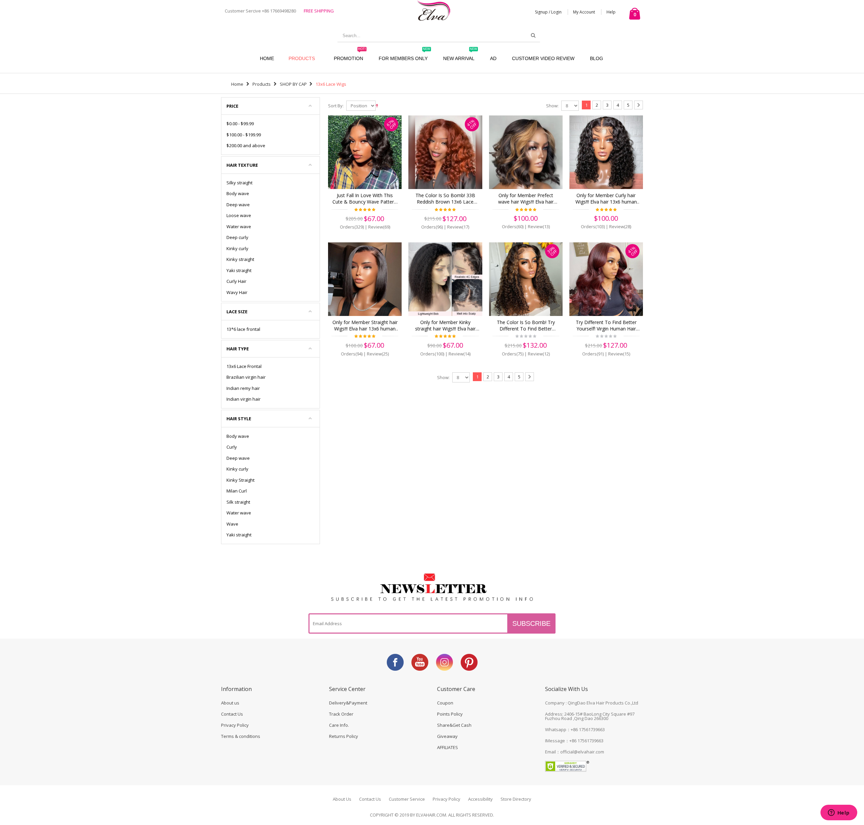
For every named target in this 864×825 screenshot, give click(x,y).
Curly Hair (236, 281)
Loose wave (238, 215)
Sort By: (336, 106)
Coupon (445, 703)
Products (302, 58)
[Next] (638, 105)
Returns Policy (343, 736)
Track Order (341, 714)
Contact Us (232, 714)
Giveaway (447, 736)
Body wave (237, 193)
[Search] (533, 35)
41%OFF (472, 124)
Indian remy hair (243, 388)
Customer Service (407, 799)
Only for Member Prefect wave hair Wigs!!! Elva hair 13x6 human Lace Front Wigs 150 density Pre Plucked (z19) (526, 198)
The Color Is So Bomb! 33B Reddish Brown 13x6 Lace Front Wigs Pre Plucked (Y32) (445, 198)
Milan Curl (236, 491)
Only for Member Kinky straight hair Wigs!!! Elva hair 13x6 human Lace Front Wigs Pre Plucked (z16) (445, 325)
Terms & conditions (240, 736)
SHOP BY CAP (293, 84)
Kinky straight (240, 259)
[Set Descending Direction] (377, 105)
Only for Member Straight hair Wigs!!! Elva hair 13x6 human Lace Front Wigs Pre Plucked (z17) (365, 325)
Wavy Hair (236, 292)
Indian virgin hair (243, 399)
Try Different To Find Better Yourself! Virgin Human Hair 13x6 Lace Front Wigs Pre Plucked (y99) (606, 325)
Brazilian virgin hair (246, 377)
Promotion (350, 55)
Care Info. (339, 725)
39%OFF (552, 250)
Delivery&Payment (348, 703)
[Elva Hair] (433, 10)
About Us (342, 799)
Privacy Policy (235, 725)
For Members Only (404, 55)
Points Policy (450, 714)
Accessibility (480, 799)
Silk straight (238, 502)
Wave (232, 524)
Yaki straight (238, 270)
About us (230, 703)
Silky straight (239, 183)
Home (237, 84)
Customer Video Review (543, 58)
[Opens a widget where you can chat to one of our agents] (838, 813)
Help (611, 12)
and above (245, 145)
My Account (584, 12)
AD (493, 58)
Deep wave (238, 205)
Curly (231, 447)
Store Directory (516, 799)
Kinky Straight (240, 480)
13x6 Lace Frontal (244, 366)
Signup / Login (548, 12)
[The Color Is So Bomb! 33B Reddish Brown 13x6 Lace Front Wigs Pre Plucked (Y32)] (445, 152)
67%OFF (391, 124)
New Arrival (460, 55)
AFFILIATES (447, 747)
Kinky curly (237, 248)
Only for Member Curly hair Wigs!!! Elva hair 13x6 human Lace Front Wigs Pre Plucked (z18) (606, 198)
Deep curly (237, 237)
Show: (552, 106)
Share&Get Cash (454, 725)
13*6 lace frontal (243, 329)
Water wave (238, 226)
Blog (596, 58)
